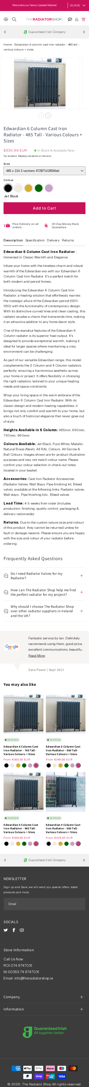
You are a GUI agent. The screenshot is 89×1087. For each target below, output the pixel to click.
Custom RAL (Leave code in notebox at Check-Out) (38, 188)
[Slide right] (48, 115)
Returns (68, 240)
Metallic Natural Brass (28, 188)
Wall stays (11, 494)
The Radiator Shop (36, 1084)
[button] (6, 19)
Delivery (53, 240)
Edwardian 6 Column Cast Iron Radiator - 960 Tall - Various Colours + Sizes (21, 828)
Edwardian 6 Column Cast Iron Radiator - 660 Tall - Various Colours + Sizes (63, 750)
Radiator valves (72, 489)
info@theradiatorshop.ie (33, 978)
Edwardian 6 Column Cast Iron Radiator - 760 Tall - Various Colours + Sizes (21, 750)
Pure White (18, 188)
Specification (35, 240)
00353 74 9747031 (23, 972)
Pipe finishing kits (34, 494)
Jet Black (8, 188)
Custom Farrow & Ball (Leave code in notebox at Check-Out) (49, 188)
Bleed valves (59, 494)
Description (13, 240)
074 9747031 (22, 965)
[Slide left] (41, 115)
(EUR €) (75, 5)
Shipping (22, 155)
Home (8, 44)
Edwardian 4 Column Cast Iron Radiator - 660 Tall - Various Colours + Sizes (63, 828)
